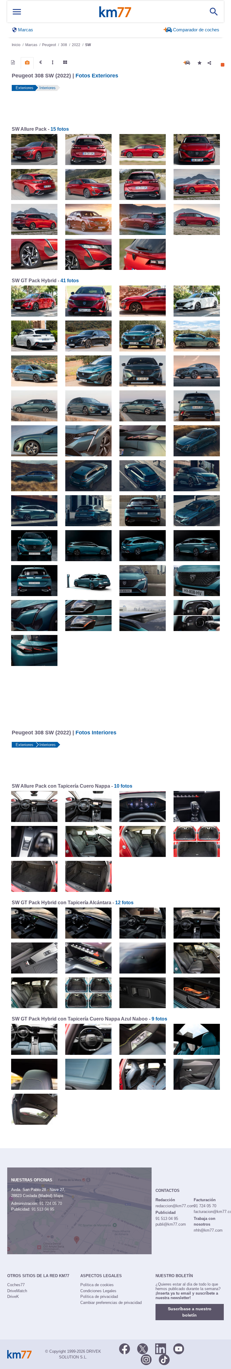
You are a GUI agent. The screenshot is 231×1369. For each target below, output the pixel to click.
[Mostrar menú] (16, 11)
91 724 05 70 (50, 1203)
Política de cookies (97, 1285)
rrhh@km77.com (208, 1230)
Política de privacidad (99, 1296)
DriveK (13, 1296)
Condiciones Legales (98, 1291)
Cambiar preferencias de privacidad (111, 1302)
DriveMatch (17, 1291)
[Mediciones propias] (53, 62)
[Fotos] (27, 62)
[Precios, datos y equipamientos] (40, 62)
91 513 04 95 (43, 1209)
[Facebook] (124, 1348)
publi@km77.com (171, 1224)
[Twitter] (142, 1348)
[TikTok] (164, 1359)
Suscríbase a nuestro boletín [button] (189, 1311)
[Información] (13, 62)
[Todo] (65, 62)
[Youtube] (178, 1348)
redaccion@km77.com (175, 1206)
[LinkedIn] (160, 1348)
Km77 (115, 11)
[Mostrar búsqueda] (213, 11)
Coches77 (16, 1285)
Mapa (58, 1195)
